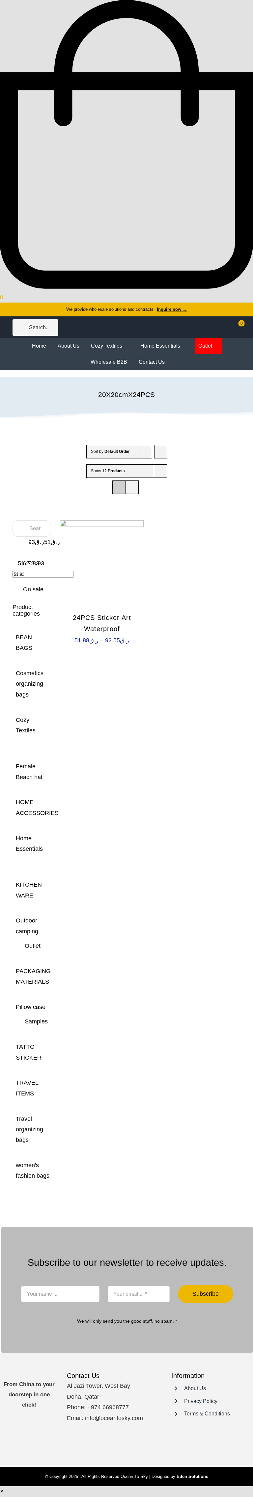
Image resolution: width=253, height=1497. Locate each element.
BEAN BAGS (24, 642)
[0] (237, 327)
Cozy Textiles (26, 725)
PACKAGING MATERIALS (33, 976)
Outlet (33, 946)
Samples (36, 1021)
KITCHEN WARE (29, 889)
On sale (33, 589)
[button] (2, 1491)
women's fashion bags (32, 1170)
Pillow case (30, 1007)
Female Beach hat (29, 771)
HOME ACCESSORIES (37, 807)
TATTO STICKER (29, 1052)
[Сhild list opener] (18, 743)
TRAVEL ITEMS (27, 1087)
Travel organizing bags (29, 1129)
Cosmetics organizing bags (29, 684)
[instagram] (121, 1444)
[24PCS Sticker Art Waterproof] (102, 562)
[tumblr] (145, 1444)
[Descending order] (160, 451)
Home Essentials (29, 843)
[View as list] (132, 487)
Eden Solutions (192, 1476)
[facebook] (109, 1444)
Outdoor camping (27, 925)
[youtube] (133, 1444)
